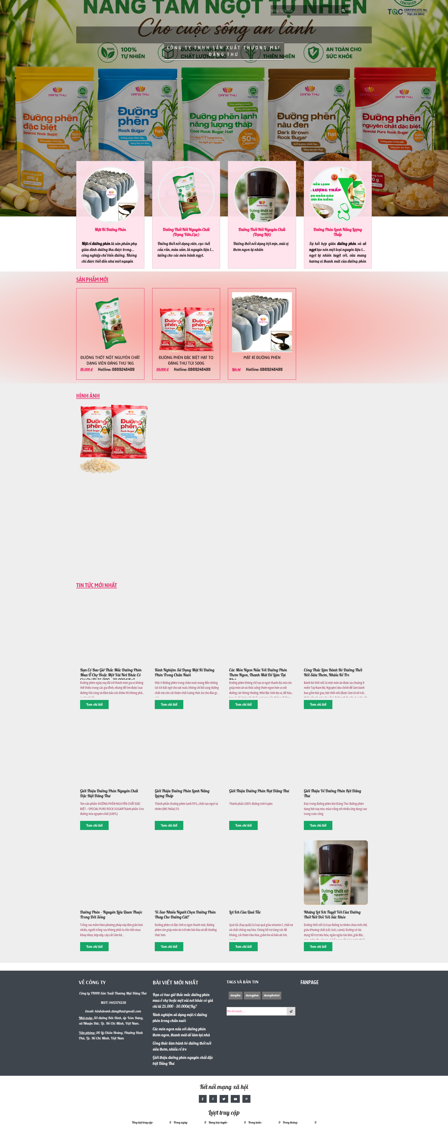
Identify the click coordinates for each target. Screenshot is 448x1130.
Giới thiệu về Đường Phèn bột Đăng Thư (332, 794)
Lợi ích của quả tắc (245, 912)
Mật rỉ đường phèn (110, 229)
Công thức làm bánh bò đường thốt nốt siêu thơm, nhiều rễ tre (333, 673)
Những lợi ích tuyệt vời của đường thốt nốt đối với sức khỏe (332, 915)
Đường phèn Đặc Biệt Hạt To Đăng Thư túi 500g (186, 360)
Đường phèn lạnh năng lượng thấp (337, 232)
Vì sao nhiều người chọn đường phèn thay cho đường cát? (185, 915)
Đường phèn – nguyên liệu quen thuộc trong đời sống (111, 915)
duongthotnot (271, 995)
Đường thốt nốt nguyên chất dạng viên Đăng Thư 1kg (110, 360)
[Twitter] (224, 1099)
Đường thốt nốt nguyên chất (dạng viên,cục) (186, 232)
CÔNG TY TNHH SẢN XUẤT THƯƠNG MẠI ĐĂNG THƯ (224, 51)
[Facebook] (203, 1099)
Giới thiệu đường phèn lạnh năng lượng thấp (182, 794)
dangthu (235, 995)
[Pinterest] (246, 1099)
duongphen (252, 995)
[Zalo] (213, 1099)
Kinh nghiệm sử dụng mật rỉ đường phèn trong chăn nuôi (184, 673)
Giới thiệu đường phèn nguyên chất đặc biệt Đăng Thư (109, 794)
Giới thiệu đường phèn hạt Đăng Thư (259, 791)
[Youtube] (235, 1099)
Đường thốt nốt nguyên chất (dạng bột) (262, 232)
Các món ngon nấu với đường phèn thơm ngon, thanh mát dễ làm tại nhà (258, 674)
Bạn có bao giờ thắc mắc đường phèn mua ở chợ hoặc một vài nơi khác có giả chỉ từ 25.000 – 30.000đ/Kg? (111, 674)
